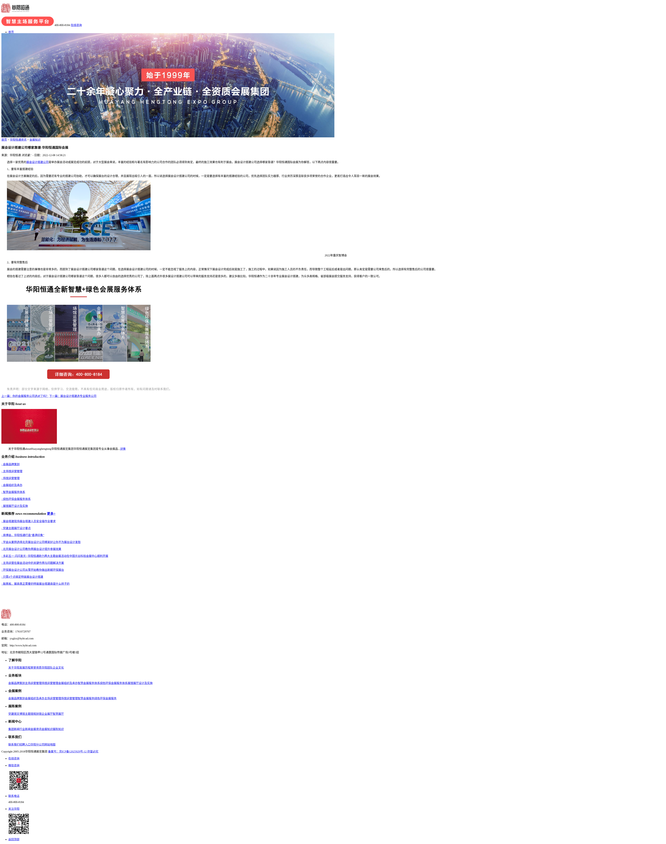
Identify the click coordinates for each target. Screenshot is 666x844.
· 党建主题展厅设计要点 (16, 528)
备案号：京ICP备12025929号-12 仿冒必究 (73, 751)
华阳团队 (47, 667)
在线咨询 (76, 25)
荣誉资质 (36, 667)
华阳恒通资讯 (18, 139)
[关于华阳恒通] (29, 442)
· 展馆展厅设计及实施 (14, 505)
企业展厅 (47, 713)
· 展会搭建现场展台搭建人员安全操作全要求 (28, 521)
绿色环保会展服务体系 (114, 683)
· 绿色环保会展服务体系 (16, 499)
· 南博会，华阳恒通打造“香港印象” (22, 535)
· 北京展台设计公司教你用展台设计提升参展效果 (31, 549)
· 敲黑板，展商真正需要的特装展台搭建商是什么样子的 (35, 583)
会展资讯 (36, 729)
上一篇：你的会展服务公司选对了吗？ (25, 396)
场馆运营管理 (50, 683)
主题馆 (29, 713)
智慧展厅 (58, 713)
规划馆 (37, 713)
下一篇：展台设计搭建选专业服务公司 (72, 396)
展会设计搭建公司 (37, 162)
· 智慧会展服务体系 (13, 492)
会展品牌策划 (16, 683)
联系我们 (13, 744)
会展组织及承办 (68, 683)
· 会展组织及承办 (11, 485)
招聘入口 (25, 744)
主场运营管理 (33, 683)
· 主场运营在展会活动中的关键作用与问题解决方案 (32, 562)
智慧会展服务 (86, 698)
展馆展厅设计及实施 (140, 683)
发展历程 (25, 667)
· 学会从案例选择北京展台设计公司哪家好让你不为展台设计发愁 (41, 542)
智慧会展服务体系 (89, 683)
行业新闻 (25, 729)
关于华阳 (13, 667)
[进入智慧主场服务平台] (27, 25)
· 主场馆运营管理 (11, 471)
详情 (123, 448)
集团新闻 (13, 729)
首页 (11, 32)
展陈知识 (58, 729)
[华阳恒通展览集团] (15, 11)
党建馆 (12, 713)
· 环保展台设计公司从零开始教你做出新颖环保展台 (32, 569)
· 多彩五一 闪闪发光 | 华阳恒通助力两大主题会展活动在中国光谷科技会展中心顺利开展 (54, 556)
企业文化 (58, 667)
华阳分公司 (37, 744)
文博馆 (21, 713)
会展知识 (35, 139)
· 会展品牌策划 (10, 464)
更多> (51, 513)
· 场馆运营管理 (10, 478)
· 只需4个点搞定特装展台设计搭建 (22, 576)
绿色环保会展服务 (105, 698)
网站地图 (50, 744)
